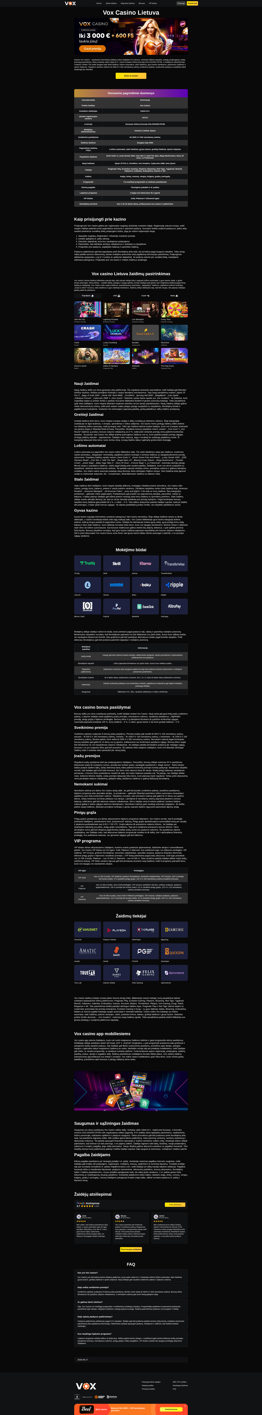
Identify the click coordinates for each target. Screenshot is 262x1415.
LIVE (115, 296)
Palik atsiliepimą (175, 1205)
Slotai (172, 296)
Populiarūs (86, 296)
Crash (143, 296)
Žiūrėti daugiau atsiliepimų (131, 1249)
